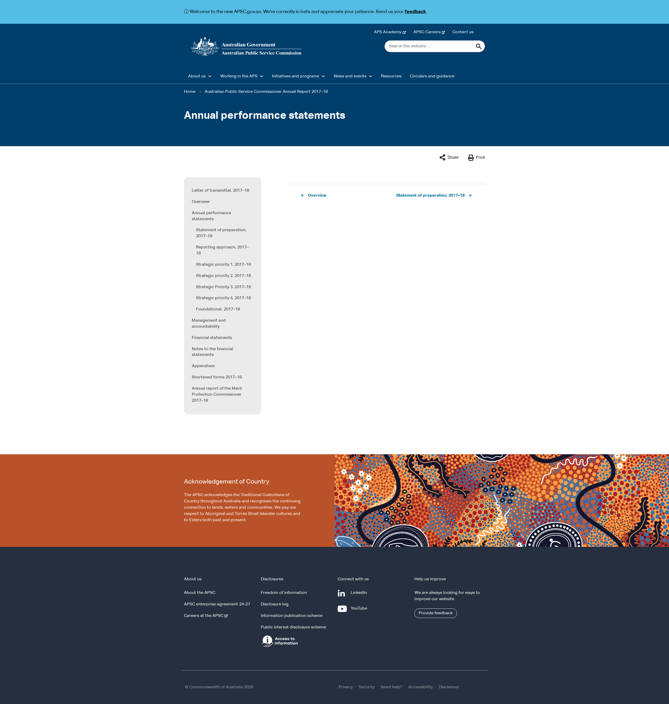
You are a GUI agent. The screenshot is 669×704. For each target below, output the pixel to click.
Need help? (391, 687)
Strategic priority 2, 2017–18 (223, 276)
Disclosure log (275, 604)
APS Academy (388, 32)
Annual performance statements (211, 216)
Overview (201, 202)
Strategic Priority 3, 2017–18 (223, 287)
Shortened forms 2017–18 (217, 377)
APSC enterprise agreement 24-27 (217, 604)
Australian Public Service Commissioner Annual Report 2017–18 (266, 92)
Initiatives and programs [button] (295, 76)
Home (189, 92)
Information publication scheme (291, 616)
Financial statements (212, 338)
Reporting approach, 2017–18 (222, 250)
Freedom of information (284, 593)
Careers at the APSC (205, 616)
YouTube (360, 611)
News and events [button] (350, 76)
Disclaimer (449, 687)
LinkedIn (360, 595)
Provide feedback (436, 613)
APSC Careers (428, 32)
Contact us (463, 32)
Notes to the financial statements (212, 352)
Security (367, 687)
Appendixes (203, 366)
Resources (391, 76)
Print (480, 158)
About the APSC (199, 593)
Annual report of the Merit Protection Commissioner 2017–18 (217, 395)
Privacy (346, 687)
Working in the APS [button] (238, 76)
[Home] (246, 46)
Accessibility (420, 687)
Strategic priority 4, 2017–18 (223, 298)
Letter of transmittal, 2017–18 (220, 191)
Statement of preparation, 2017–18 (221, 233)
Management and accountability (209, 324)
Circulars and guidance (432, 76)
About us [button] (197, 76)
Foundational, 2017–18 (218, 309)
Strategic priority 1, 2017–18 (223, 265)
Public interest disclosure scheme (293, 627)
